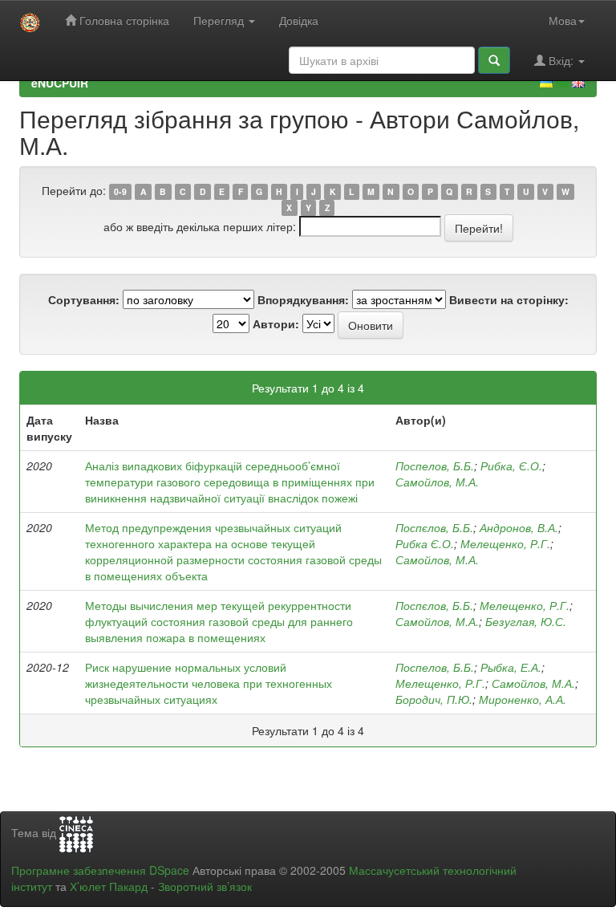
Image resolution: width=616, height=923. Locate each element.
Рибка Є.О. (424, 543)
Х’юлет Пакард (109, 886)
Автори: (276, 323)
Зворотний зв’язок (205, 886)
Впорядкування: (303, 299)
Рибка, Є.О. (511, 465)
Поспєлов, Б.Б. (434, 527)
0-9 (120, 191)
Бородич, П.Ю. (433, 699)
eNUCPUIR (59, 83)
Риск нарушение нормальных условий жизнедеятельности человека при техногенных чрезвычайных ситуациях (208, 683)
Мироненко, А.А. (522, 699)
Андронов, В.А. (519, 527)
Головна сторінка (122, 20)
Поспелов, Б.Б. (434, 465)
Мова (563, 20)
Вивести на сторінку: (509, 299)
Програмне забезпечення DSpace (100, 870)
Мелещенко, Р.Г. (505, 543)
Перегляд (220, 20)
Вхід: (561, 60)
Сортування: (84, 299)
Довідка (298, 20)
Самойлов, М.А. (437, 482)
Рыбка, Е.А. (510, 667)
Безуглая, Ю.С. (525, 621)
